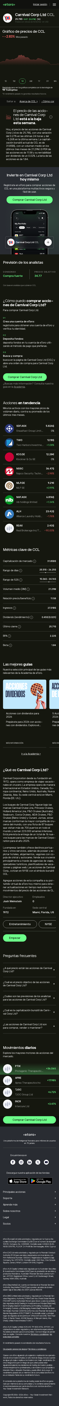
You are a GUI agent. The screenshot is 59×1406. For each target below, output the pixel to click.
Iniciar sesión (40, 4)
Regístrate (6, 88)
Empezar (14, 937)
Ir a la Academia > (31, 754)
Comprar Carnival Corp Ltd (30, 199)
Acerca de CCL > (29, 101)
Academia (19, 387)
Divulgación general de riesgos (15, 1349)
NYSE (48, 924)
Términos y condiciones (40, 1334)
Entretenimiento (20, 924)
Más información (14, 743)
